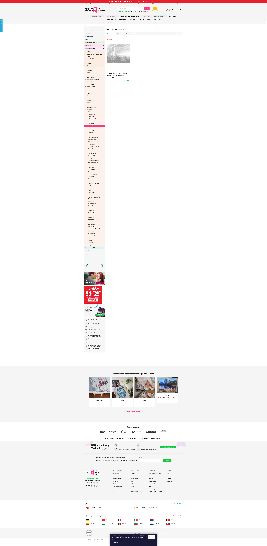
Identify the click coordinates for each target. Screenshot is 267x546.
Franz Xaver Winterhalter (93, 183)
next (180, 385)
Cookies (132, 486)
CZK (172, 3)
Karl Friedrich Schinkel (93, 125)
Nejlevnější (119, 33)
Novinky (88, 61)
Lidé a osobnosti (90, 84)
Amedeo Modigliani (92, 233)
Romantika (89, 91)
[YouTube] (91, 486)
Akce (150, 486)
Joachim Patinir (91, 201)
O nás (144, 3)
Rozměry (89, 63)
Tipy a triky (115, 481)
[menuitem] (97, 16)
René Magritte (91, 192)
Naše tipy (87, 39)
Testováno (169, 478)
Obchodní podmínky (135, 476)
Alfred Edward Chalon (93, 162)
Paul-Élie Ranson (92, 226)
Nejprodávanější (90, 58)
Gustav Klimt (91, 148)
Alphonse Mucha (92, 178)
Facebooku (120, 438)
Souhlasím (151, 537)
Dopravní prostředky (91, 107)
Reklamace (133, 481)
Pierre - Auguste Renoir (93, 137)
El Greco (90, 111)
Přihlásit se (167, 460)
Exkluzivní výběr (89, 36)
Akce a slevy (133, 489)
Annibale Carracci (92, 203)
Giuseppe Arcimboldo (93, 158)
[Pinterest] (94, 486)
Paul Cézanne (91, 167)
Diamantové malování (90, 48)
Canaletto (90, 185)
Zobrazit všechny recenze (133, 411)
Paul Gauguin (91, 132)
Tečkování (87, 51)
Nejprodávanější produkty (154, 483)
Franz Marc (90, 121)
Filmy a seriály (90, 68)
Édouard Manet (91, 123)
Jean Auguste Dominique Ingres (95, 146)
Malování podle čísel (89, 45)
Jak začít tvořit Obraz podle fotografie (123, 3)
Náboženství (89, 95)
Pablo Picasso (91, 141)
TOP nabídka (88, 33)
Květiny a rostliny (90, 77)
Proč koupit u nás (116, 489)
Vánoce (88, 238)
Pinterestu (156, 438)
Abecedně (134, 33)
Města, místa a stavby (91, 81)
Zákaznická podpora (137, 11)
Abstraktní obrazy (91, 86)
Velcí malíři (89, 109)
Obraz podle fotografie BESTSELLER (93, 42)
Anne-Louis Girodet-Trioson (94, 181)
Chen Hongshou (91, 215)
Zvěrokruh (89, 98)
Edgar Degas (91, 210)
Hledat (146, 8)
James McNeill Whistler (93, 160)
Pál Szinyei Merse (92, 222)
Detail (127, 80)
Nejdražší (127, 33)
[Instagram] (89, 486)
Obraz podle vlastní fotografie (155, 473)
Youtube (145, 438)
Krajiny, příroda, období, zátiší (93, 79)
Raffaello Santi (91, 114)
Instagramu (133, 438)
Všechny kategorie (152, 489)
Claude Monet (91, 128)
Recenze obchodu (170, 476)
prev (87, 385)
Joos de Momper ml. (92, 195)
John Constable (91, 224)
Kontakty (158, 3)
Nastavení (115, 542)
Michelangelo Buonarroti (93, 155)
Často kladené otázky (117, 486)
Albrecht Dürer (91, 205)
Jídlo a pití (89, 100)
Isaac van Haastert (92, 176)
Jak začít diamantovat (99, 3)
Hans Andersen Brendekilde (94, 228)
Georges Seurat (91, 169)
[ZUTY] (94, 472)
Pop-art (88, 93)
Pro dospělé (89, 70)
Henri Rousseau (91, 165)
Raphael (90, 190)
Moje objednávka (136, 3)
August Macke (91, 212)
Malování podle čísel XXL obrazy (155, 491)
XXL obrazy (89, 65)
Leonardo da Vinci (92, 153)
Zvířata (88, 75)
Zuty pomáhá (169, 483)
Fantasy (88, 102)
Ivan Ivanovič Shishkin (93, 235)
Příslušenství (88, 250)
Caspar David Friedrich (93, 188)
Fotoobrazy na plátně (90, 247)
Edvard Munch (91, 116)
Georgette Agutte (92, 208)
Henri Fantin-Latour (92, 174)
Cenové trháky (88, 30)
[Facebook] (86, 486)
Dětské (88, 72)
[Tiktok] (97, 486)
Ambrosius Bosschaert (93, 219)
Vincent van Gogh (92, 139)
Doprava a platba (151, 3)
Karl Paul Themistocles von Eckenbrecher (94, 198)
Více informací (177, 503)
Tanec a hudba (90, 88)
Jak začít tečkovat (109, 3)
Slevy (86, 254)
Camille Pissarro (92, 231)
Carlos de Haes (91, 217)
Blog (114, 491)
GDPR (132, 483)
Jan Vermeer (91, 151)
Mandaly (88, 105)
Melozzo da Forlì (91, 144)
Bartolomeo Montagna (93, 171)
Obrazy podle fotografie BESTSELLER (95, 54)
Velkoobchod (169, 481)
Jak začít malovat (88, 3)
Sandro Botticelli (92, 135)
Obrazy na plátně (152, 481)
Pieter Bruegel (91, 130)
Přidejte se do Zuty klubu (167, 447)
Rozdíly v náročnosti (117, 483)
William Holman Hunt (93, 118)
